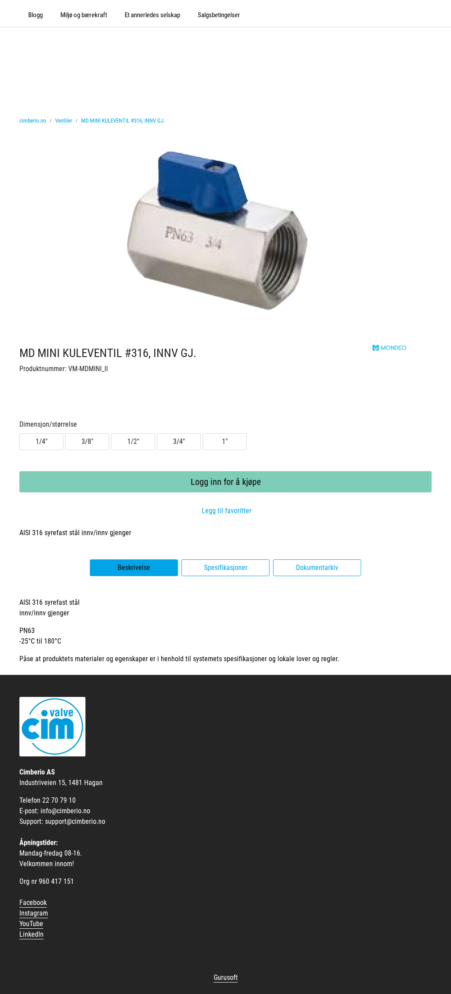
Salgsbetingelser (219, 15)
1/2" (133, 441)
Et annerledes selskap (152, 15)
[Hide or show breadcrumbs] (169, 120)
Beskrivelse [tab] (134, 567)
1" (225, 441)
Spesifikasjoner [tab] (226, 567)
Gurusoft (226, 977)
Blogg (35, 15)
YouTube (31, 924)
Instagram (33, 913)
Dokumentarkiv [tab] (317, 567)
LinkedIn (31, 934)
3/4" (179, 441)
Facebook (33, 902)
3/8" (87, 441)
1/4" (42, 441)
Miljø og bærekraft (83, 15)
